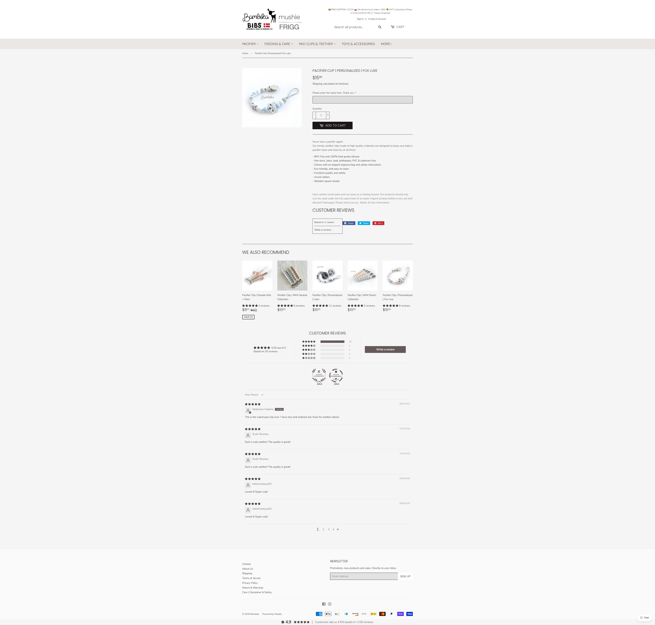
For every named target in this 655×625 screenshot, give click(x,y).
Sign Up (405, 576)
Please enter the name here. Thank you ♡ (334, 92)
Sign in (360, 18)
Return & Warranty (252, 587)
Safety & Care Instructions (374, 202)
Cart (400, 27)
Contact (246, 564)
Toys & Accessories (358, 44)
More (385, 44)
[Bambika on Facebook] (324, 604)
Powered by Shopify (272, 614)
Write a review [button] (385, 349)
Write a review (322, 230)
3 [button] (329, 529)
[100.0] (319, 375)
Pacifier (249, 44)
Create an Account (377, 18)
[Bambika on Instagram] (329, 604)
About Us (247, 568)
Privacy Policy (250, 583)
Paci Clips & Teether (316, 44)
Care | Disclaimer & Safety (257, 592)
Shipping (317, 83)
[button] (250, 305)
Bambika (255, 614)
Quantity (317, 108)
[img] (252, 404)
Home (245, 53)
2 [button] (323, 529)
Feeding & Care (278, 44)
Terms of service (251, 578)
